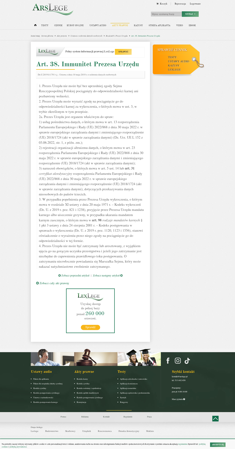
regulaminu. (183, 443)
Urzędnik (86, 431)
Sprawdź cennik (172, 49)
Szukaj (190, 14)
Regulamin (128, 416)
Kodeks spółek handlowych (88, 392)
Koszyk (162, 3)
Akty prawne (120, 25)
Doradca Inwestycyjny (129, 431)
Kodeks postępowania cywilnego (46, 392)
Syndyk (123, 397)
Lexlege (34, 431)
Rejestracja (180, 3)
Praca (149, 416)
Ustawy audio (97, 25)
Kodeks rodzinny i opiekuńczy (89, 388)
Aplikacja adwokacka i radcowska (133, 379)
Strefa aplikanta (159, 25)
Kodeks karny (82, 379)
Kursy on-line (75, 25)
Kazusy (138, 25)
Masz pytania (177, 399)
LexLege (174, 69)
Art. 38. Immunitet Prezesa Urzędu (145, 35)
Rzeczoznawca (105, 431)
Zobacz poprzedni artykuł (75, 275)
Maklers (150, 431)
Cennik (58, 25)
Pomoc (63, 416)
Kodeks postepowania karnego (45, 402)
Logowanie (195, 3)
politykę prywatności (18, 446)
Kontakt (106, 416)
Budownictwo (51, 431)
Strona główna (47, 35)
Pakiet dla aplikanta (41, 379)
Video (179, 25)
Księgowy (124, 402)
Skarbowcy (70, 431)
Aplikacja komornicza (129, 383)
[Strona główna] (35, 26)
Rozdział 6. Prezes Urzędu (117, 35)
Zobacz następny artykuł (106, 275)
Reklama (84, 416)
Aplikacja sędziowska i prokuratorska (135, 392)
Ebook (192, 25)
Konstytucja (81, 402)
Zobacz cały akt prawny (54, 283)
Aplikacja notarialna (128, 388)
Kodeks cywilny (39, 388)
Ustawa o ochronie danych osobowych (86, 35)
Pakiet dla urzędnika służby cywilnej (47, 383)
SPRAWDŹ (123, 52)
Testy (44, 25)
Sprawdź (90, 327)
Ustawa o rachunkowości (43, 397)
